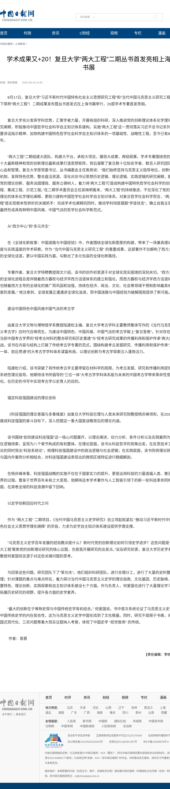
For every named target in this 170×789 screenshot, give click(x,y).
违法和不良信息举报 (79, 735)
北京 (70, 707)
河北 (95, 707)
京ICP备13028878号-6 (156, 741)
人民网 (71, 721)
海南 (100, 712)
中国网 (102, 721)
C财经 (85, 33)
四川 (125, 712)
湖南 (61, 712)
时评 (67, 697)
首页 (3, 33)
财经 (106, 697)
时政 (27, 33)
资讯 (55, 33)
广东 (74, 712)
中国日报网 (6, 44)
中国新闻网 (87, 726)
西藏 (164, 712)
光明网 (49, 726)
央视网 (137, 721)
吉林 (134, 707)
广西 (87, 712)
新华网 (87, 721)
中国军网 (67, 726)
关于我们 (7, 714)
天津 (83, 707)
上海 (163, 707)
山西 (108, 707)
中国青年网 (156, 721)
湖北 (48, 712)
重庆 (112, 712)
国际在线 (120, 721)
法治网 (127, 726)
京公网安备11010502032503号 (85, 741)
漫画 (161, 33)
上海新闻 (20, 44)
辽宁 (121, 707)
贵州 (138, 712)
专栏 (138, 33)
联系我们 (21, 714)
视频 (114, 33)
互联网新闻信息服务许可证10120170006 (119, 735)
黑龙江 (148, 707)
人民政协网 (108, 726)
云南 (151, 712)
